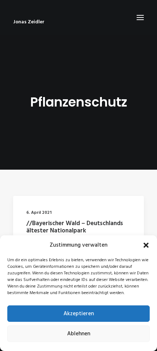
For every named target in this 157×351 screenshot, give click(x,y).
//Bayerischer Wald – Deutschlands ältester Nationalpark (74, 227)
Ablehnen (78, 333)
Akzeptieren (79, 313)
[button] (146, 245)
